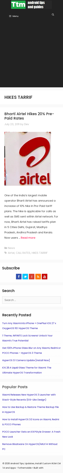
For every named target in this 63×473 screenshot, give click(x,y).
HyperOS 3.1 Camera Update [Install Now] (26, 360)
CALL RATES (23, 253)
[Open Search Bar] (53, 15)
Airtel (11, 253)
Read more (28, 238)
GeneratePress (52, 467)
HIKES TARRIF (40, 253)
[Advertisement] (31, 54)
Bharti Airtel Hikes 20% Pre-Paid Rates (29, 116)
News (11, 248)
